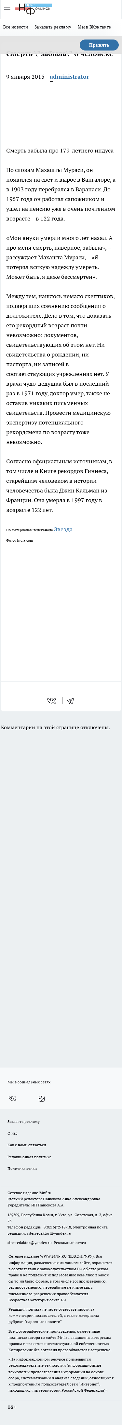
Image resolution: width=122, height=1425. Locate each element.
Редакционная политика (29, 1156)
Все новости (15, 27)
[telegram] (72, 700)
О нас (12, 1133)
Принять (99, 45)
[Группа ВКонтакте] (12, 1098)
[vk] (52, 700)
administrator (69, 76)
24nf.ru (45, 1192)
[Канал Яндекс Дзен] (42, 1098)
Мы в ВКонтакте (94, 27)
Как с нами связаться (26, 1144)
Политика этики (22, 1168)
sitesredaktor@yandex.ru (49, 1233)
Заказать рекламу (52, 27)
